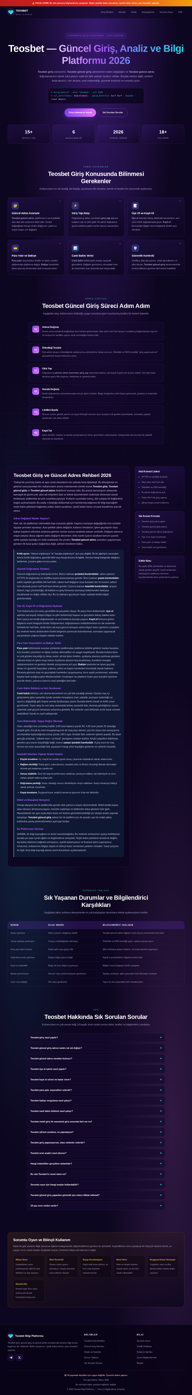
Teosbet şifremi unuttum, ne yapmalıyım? (52, 1132)
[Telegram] (11, 1357)
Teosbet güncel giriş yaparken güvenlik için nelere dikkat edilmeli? (65, 1195)
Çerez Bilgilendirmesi (147, 1357)
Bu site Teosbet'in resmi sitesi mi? (48, 1174)
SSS (180, 12)
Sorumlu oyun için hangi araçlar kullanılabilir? (54, 1184)
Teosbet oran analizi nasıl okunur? (48, 1153)
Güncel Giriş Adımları (94, 1346)
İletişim (140, 1363)
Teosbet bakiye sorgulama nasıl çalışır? (51, 1100)
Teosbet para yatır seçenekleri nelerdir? (51, 1090)
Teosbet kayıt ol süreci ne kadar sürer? (50, 1079)
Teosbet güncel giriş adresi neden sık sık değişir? (56, 1048)
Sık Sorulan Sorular (113, 112)
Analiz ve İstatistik (92, 1352)
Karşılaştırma (148, 12)
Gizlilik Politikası (144, 1346)
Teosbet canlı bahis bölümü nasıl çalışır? (51, 1111)
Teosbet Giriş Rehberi (94, 1341)
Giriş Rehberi (107, 12)
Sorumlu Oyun (166, 12)
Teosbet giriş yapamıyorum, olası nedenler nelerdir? (57, 1142)
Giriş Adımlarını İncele (80, 112)
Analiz (134, 12)
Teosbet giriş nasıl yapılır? (44, 1037)
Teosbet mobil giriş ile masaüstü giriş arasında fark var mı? (61, 1121)
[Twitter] (19, 1357)
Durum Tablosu (91, 1357)
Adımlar (122, 12)
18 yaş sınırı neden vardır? (44, 1205)
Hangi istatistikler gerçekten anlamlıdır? (51, 1163)
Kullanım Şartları (145, 1352)
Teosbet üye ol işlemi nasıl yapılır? (48, 1069)
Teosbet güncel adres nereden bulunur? (51, 1058)
